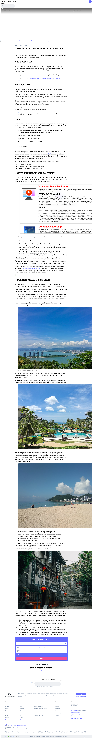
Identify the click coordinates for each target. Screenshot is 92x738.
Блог (55, 704)
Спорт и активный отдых (38, 715)
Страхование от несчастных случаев (40, 708)
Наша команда (57, 708)
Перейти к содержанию (8, 1)
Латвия (21, 715)
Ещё (6, 719)
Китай (21, 713)
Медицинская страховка (38, 706)
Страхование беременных (38, 710)
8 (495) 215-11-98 (74, 708)
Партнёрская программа (59, 713)
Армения (7, 704)
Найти (41, 658)
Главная (17, 41)
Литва (21, 717)
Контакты (57, 706)
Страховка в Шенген (37, 713)
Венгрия (6, 708)
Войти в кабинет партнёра (81, 696)
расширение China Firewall (31, 268)
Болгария (7, 706)
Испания (7, 717)
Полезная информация (59, 710)
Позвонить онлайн (76, 714)
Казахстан (22, 710)
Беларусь (22, 704)
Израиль (6, 715)
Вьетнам (7, 710)
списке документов (49, 153)
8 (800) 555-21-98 (74, 710)
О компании (57, 715)
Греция (6, 713)
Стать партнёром (81, 694)
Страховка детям (37, 704)
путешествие (23, 41)
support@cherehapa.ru (75, 712)
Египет (21, 706)
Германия (22, 708)
